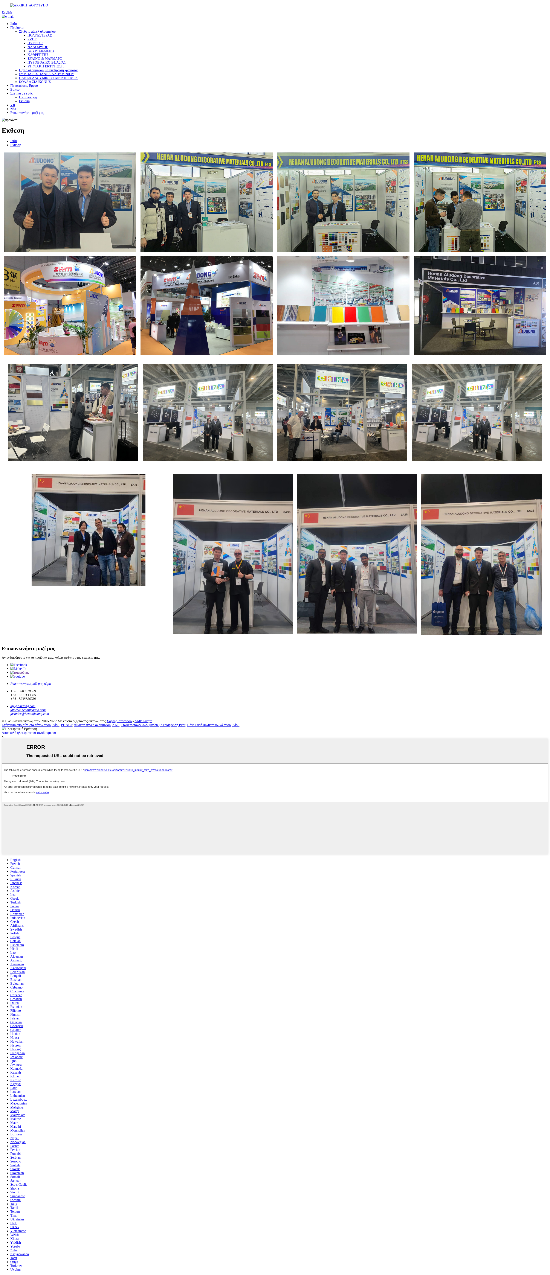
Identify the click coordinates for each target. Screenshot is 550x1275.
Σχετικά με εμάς (21, 93)
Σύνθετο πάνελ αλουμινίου (37, 31)
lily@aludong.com (22, 706)
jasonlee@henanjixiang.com (29, 714)
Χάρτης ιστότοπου (119, 721)
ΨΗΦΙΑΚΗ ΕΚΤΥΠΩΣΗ (46, 66)
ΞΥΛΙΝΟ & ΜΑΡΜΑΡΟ (45, 58)
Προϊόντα (16, 27)
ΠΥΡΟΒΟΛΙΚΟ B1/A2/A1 (47, 62)
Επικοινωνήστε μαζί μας (27, 112)
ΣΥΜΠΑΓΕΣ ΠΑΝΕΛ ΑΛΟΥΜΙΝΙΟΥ (46, 74)
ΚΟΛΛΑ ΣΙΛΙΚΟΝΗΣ (35, 82)
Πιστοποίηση (28, 97)
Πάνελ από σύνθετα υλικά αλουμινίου (213, 725)
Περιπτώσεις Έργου (24, 85)
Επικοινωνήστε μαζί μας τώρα (30, 683)
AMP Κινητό (143, 721)
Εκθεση (24, 101)
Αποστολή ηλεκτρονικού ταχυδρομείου (29, 732)
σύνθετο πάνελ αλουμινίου (92, 725)
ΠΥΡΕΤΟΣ (35, 43)
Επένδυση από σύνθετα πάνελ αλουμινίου (30, 725)
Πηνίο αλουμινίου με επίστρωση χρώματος (48, 70)
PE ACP (66, 725)
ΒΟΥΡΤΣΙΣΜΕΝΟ (41, 51)
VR (12, 105)
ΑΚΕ (115, 725)
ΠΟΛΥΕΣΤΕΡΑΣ (40, 35)
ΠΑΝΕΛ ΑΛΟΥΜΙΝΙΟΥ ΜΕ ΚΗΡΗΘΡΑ (48, 78)
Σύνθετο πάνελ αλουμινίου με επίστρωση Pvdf (153, 725)
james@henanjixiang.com (28, 710)
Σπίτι (13, 24)
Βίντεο (15, 89)
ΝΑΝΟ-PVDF (38, 47)
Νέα (13, 109)
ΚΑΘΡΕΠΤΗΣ (38, 54)
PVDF (32, 39)
